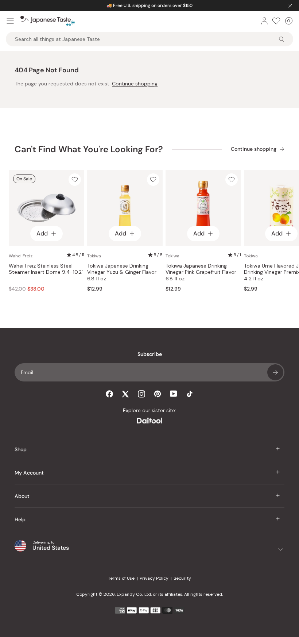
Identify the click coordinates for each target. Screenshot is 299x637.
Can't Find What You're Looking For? (89, 149)
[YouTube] (173, 393)
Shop (21, 449)
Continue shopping (135, 83)
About (22, 496)
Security (182, 578)
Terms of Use (121, 578)
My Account (29, 472)
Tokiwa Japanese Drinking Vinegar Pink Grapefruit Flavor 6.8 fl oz (201, 272)
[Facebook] (109, 394)
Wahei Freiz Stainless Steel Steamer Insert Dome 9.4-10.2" (46, 269)
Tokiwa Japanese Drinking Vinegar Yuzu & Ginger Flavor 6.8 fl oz (121, 272)
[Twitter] (125, 394)
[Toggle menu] (10, 20)
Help (20, 519)
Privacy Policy (154, 578)
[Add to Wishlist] (75, 179)
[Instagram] (141, 394)
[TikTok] (189, 394)
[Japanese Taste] (47, 21)
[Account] (264, 20)
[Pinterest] (157, 394)
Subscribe (275, 372)
